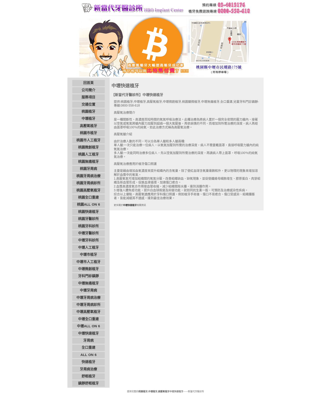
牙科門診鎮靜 (88, 276)
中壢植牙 (88, 118)
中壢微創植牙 (88, 269)
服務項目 (88, 97)
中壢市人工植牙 (88, 262)
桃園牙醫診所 (88, 219)
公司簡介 (88, 90)
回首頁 (88, 83)
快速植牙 (88, 362)
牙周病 (88, 340)
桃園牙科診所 (88, 226)
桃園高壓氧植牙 (88, 190)
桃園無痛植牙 (88, 162)
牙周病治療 (88, 369)
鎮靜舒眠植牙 (88, 383)
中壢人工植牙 (88, 247)
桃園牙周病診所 (88, 183)
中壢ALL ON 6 (88, 326)
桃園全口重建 (88, 197)
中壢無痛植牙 (88, 283)
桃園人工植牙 (88, 154)
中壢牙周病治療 (88, 298)
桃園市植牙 (88, 133)
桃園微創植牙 (88, 147)
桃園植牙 (88, 111)
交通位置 (88, 104)
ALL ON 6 (88, 355)
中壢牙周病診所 (88, 305)
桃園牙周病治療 (88, 176)
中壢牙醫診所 (88, 233)
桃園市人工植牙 (88, 140)
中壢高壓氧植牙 (88, 312)
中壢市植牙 (88, 254)
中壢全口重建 (88, 319)
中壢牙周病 (88, 290)
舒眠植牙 (88, 376)
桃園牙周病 (88, 169)
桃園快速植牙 (88, 212)
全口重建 (88, 347)
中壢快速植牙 (88, 333)
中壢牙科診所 (88, 240)
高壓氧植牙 (88, 126)
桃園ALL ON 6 (88, 204)
